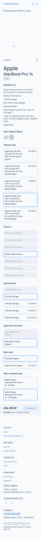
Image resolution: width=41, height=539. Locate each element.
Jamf (5, 465)
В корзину (31, 408)
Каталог (6, 447)
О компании (8, 476)
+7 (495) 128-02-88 (11, 513)
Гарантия (7, 480)
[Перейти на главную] (11, 4)
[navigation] (20, 523)
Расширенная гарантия (13, 436)
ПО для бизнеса (10, 461)
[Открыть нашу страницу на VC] (12, 503)
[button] (37, 60)
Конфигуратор (9, 450)
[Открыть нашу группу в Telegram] (5, 503)
